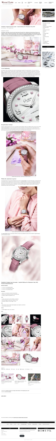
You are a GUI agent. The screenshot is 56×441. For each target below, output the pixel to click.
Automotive (44, 24)
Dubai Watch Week (46, 27)
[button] (5, 319)
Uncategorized (45, 42)
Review (44, 38)
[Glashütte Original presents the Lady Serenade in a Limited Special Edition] (7, 377)
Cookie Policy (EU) (4, 431)
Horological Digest (46, 33)
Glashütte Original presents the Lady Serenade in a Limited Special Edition (6, 381)
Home (2, 432)
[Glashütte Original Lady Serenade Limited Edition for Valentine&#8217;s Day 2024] (21, 377)
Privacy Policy (3, 433)
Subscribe (22, 435)
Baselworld (44, 25)
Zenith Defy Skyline (8, 391)
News (44, 37)
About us (2, 430)
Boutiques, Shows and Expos (47, 26)
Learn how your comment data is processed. (20, 417)
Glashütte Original (27, 34)
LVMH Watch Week (46, 36)
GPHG (44, 32)
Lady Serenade (6, 127)
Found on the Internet (46, 29)
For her (44, 28)
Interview (44, 34)
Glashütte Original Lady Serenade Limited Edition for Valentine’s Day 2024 (20, 381)
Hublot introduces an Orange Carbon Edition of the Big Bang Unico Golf (17, 390)
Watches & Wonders (46, 43)
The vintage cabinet (46, 41)
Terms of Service (3, 434)
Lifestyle (44, 35)
